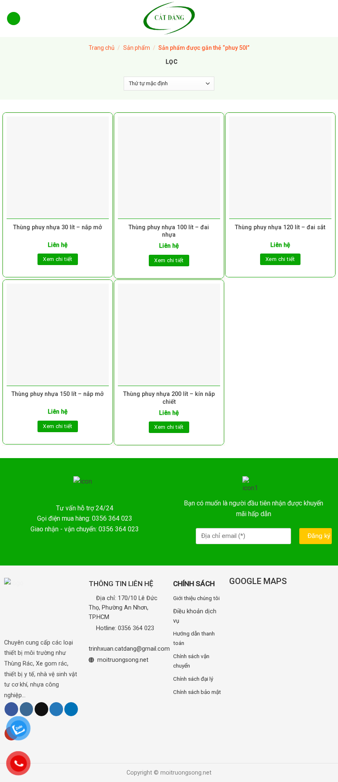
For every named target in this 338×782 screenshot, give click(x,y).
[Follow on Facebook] (11, 709)
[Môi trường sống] (169, 18)
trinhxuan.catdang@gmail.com (129, 648)
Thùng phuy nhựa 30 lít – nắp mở (57, 227)
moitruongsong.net (122, 659)
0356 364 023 (136, 628)
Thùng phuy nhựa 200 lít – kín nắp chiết (169, 398)
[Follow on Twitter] (56, 709)
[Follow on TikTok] (41, 709)
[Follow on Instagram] (26, 709)
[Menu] (13, 19)
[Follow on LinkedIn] (71, 709)
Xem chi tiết (58, 259)
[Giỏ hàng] (326, 18)
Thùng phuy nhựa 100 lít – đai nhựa (169, 231)
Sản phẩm (136, 47)
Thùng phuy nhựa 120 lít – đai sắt (280, 227)
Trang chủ (102, 47)
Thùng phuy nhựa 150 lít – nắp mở (57, 394)
